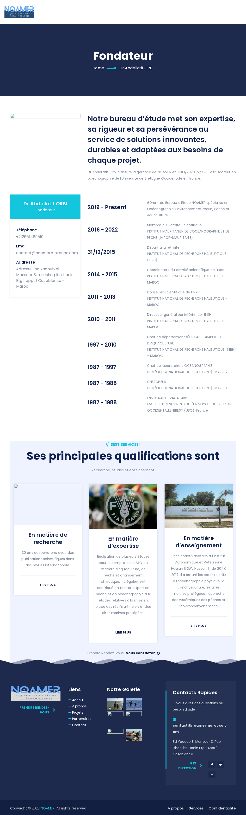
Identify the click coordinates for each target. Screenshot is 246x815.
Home (98, 68)
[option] (48, 537)
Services (196, 808)
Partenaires (81, 718)
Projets (78, 712)
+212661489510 (29, 236)
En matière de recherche (47, 538)
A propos (79, 706)
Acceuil (78, 700)
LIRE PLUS (48, 584)
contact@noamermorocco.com (47, 253)
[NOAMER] (19, 12)
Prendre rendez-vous (34, 710)
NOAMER (48, 808)
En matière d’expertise (123, 542)
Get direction (187, 765)
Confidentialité (222, 808)
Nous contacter (141, 653)
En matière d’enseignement (198, 542)
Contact (79, 725)
